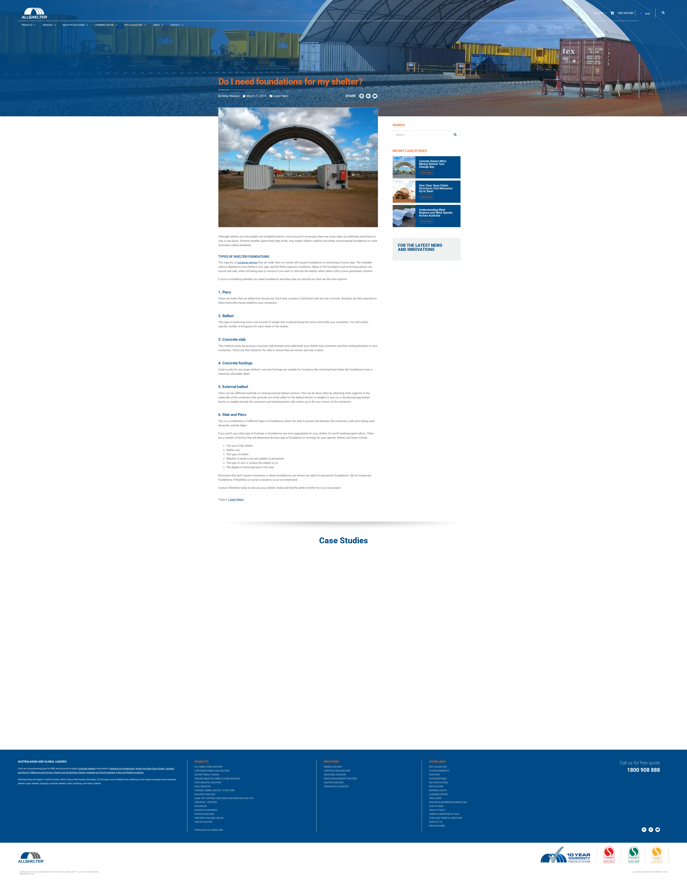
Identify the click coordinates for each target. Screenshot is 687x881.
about (156, 25)
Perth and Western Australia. (130, 772)
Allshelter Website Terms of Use (650, 872)
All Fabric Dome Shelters (208, 767)
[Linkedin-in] (644, 829)
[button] (645, 14)
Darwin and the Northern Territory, (70, 772)
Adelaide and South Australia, (101, 772)
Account (599, 13)
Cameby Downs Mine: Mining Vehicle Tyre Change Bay (433, 164)
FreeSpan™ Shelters (205, 802)
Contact (175, 25)
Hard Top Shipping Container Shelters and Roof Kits (224, 798)
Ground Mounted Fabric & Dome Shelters (217, 778)
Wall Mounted (202, 786)
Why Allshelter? (133, 25)
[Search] (455, 134)
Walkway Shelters (204, 794)
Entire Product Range (206, 774)
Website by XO (27, 874)
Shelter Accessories (205, 810)
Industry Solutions (74, 25)
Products (26, 25)
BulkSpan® (200, 806)
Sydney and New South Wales (149, 768)
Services (47, 25)
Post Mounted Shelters (207, 782)
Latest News (281, 96)
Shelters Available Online (209, 818)
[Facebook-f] (651, 829)
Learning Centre (104, 25)
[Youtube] (657, 829)
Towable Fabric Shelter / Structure (214, 790)
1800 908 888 (643, 770)
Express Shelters (204, 814)
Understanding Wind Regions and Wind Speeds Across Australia (435, 212)
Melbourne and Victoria (42, 772)
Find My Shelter (203, 822)
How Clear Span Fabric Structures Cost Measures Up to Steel (435, 188)
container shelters (87, 768)
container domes (247, 262)
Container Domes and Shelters (211, 771)
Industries (331, 761)
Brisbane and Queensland (122, 768)
